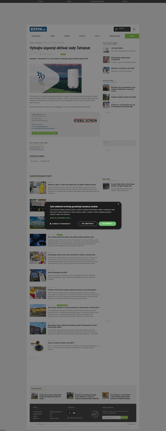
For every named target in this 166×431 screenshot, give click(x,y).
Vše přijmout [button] (107, 224)
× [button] (118, 204)
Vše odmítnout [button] (88, 224)
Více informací (65, 214)
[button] (83, 218)
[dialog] (83, 215)
